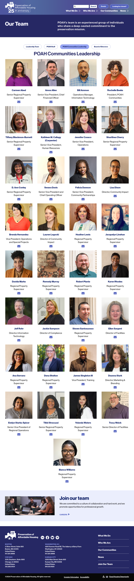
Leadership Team (32, 47)
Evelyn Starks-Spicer (18, 422)
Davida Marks (19, 281)
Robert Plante (83, 281)
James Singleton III (83, 375)
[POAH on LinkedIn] (42, 537)
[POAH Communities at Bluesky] (52, 537)
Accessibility (84, 577)
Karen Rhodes (115, 281)
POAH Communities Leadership (74, 47)
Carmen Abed (19, 90)
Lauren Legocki (51, 234)
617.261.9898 (10, 554)
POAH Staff (51, 47)
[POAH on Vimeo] (57, 537)
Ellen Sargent (115, 328)
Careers (63, 515)
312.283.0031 (10, 567)
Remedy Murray (51, 281)
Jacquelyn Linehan (115, 234)
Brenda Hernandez (18, 234)
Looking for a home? (119, 6)
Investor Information (71, 577)
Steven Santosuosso (83, 328)
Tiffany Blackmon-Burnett (19, 137)
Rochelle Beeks (115, 90)
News (123, 11)
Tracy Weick (115, 422)
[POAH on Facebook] (47, 537)
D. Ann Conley (19, 187)
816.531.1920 (49, 567)
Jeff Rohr (19, 328)
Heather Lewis (83, 234)
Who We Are (89, 11)
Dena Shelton (51, 375)
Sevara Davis (51, 187)
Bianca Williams (67, 469)
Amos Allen (51, 90)
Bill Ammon (83, 90)
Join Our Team (105, 564)
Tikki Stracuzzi (51, 422)
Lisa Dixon (115, 187)
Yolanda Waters (83, 422)
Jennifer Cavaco (83, 137)
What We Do (72, 11)
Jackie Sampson (50, 328)
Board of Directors (101, 47)
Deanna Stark (115, 375)
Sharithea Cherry (115, 137)
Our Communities (109, 11)
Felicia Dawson (83, 187)
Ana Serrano (18, 375)
